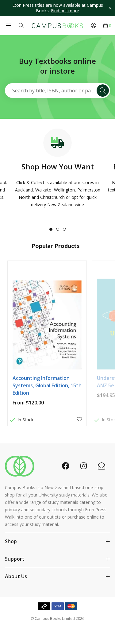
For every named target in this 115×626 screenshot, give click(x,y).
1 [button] (50, 229)
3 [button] (64, 229)
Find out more (65, 11)
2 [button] (57, 229)
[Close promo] (110, 8)
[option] (57, 8)
